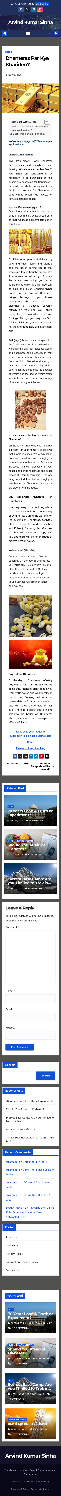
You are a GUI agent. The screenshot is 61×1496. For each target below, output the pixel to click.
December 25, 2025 (22, 1323)
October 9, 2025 (21, 1358)
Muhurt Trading (20, 763)
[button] (50, 33)
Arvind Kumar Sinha (30, 22)
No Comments (20, 1328)
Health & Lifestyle (24, 841)
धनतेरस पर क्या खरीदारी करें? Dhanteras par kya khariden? (30, 128)
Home (30, 742)
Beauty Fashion (15, 1207)
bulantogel (12, 1161)
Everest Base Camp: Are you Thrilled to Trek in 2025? (29, 883)
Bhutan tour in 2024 (35, 1161)
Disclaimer (12, 1245)
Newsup (49, 1470)
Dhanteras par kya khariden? (29, 133)
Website (10, 1027)
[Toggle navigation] (28, 33)
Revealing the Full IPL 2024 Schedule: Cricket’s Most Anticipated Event (30, 1212)
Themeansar (30, 1474)
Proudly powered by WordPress (20, 1470)
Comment (12, 927)
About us (11, 1237)
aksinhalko (36, 820)
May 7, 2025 (18, 1394)
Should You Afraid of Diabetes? (26, 847)
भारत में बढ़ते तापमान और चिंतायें (21, 1129)
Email (9, 1009)
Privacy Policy (14, 1253)
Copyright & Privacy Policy (22, 1262)
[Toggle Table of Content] (45, 122)
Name (10, 991)
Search (10, 1065)
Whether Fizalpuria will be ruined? (40, 766)
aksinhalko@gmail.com (38, 735)
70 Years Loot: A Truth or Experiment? (30, 813)
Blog (8, 52)
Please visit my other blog (30, 748)
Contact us (12, 1270)
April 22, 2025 (19, 1429)
